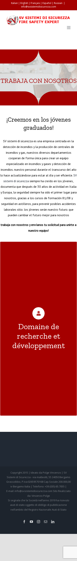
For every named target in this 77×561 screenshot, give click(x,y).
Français (35, 3)
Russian (58, 3)
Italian (14, 3)
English (24, 3)
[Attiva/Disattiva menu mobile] (69, 28)
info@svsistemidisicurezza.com (38, 6)
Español (46, 3)
